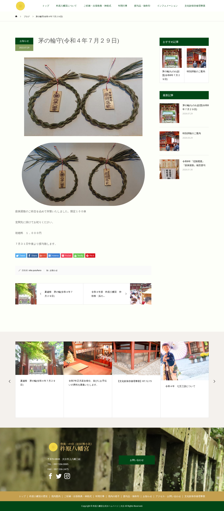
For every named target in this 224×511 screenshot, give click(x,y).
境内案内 (56, 496)
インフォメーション (167, 5)
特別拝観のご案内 (192, 133)
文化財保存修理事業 (195, 5)
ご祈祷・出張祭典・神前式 (97, 5)
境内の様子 (114, 496)
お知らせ (24, 40)
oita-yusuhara (35, 270)
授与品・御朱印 (142, 5)
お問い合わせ (137, 460)
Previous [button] (9, 381)
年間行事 (122, 5)
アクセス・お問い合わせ (168, 496)
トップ (45, 5)
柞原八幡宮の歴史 (38, 496)
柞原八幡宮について (66, 5)
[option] (39, 379)
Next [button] (214, 381)
